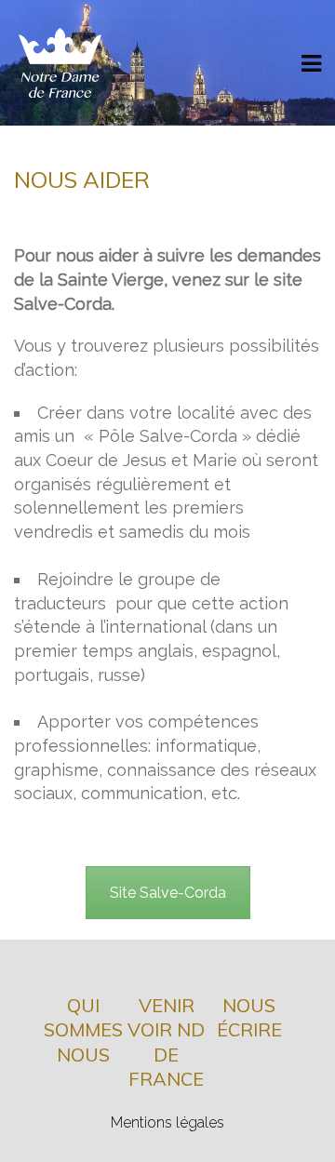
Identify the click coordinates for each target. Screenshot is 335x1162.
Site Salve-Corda (168, 893)
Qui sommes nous (83, 1030)
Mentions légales (167, 1122)
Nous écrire (249, 1017)
